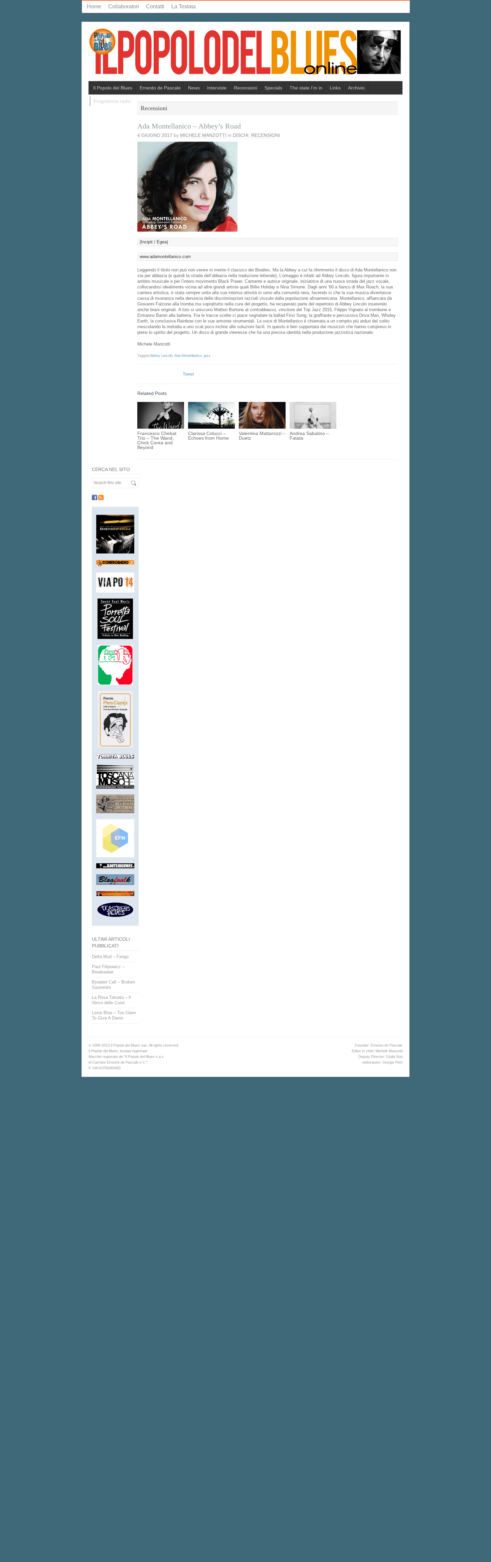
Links (335, 87)
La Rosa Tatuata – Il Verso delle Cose (111, 1000)
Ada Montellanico (188, 356)
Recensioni (245, 87)
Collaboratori (123, 6)
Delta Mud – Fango (110, 956)
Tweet (188, 374)
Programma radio (112, 101)
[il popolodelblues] (245, 54)
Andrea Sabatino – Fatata (309, 436)
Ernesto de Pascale (160, 87)
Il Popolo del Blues (112, 87)
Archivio (356, 87)
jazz (207, 356)
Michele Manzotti (203, 135)
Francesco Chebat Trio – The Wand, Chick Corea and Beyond (156, 440)
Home (94, 6)
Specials (273, 87)
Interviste (216, 87)
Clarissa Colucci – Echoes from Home (208, 436)
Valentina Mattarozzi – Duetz (262, 436)
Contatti (155, 6)
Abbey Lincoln (161, 356)
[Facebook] (94, 497)
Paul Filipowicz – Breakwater (108, 969)
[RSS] (101, 497)
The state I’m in (306, 87)
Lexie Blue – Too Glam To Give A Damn (114, 1015)
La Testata (183, 6)
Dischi (241, 135)
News (194, 87)
